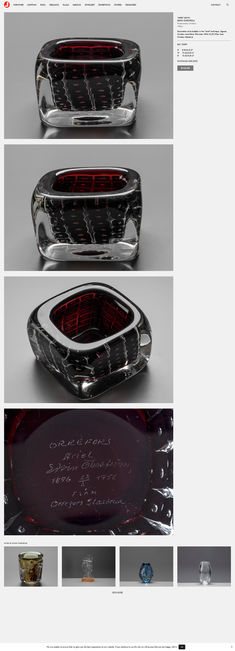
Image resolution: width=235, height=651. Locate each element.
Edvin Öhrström (186, 20)
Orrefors (192, 23)
